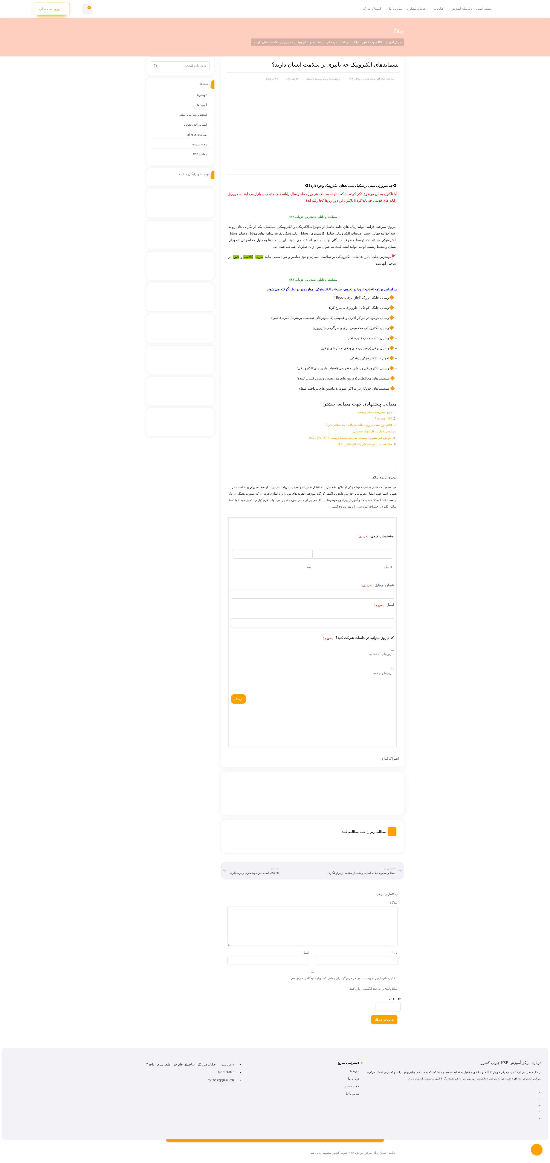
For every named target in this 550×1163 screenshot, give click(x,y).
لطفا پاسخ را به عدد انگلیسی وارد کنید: (373, 988)
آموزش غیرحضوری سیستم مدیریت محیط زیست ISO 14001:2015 (350, 437)
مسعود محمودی (314, 78)
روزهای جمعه (382, 673)
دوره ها (354, 1071)
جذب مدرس (351, 1086)
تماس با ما (352, 1093)
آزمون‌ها (202, 105)
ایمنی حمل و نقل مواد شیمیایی (372, 431)
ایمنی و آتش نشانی (195, 124)
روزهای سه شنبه (379, 654)
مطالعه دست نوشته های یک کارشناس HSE (365, 444)
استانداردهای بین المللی (193, 114)
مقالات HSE (355, 78)
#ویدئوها (202, 95)
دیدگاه (392, 902)
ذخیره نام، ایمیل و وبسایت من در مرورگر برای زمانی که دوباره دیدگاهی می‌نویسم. (342, 978)
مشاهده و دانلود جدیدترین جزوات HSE (312, 216)
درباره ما (353, 1078)
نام (394, 952)
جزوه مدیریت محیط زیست (374, 412)
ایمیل (384, 605)
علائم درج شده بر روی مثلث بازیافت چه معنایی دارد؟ (358, 425)
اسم (309, 567)
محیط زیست (369, 78)
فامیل (388, 567)
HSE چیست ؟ (383, 418)
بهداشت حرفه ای (385, 78)
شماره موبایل (378, 585)
